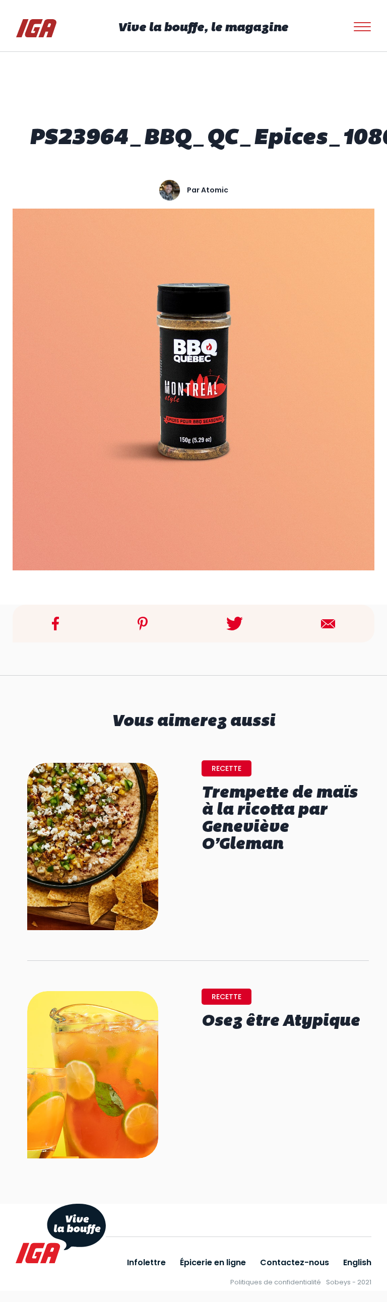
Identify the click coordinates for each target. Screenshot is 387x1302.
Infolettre (146, 1262)
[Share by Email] (328, 623)
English (357, 1262)
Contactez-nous (294, 1262)
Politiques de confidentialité (275, 1282)
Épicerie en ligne (213, 1262)
